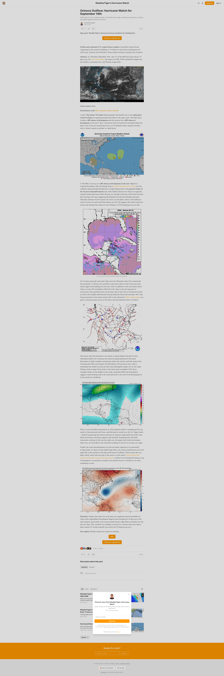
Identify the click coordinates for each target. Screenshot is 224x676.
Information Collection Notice (111, 627)
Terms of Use (120, 625)
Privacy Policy (125, 627)
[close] (128, 594)
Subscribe (112, 621)
